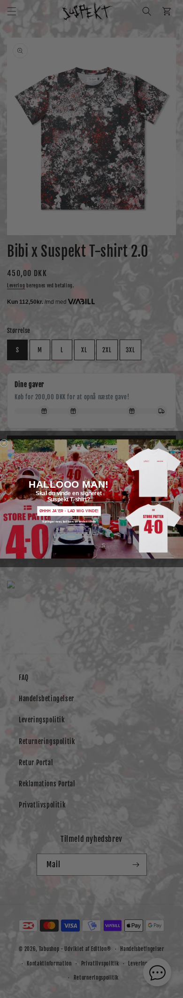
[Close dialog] (4, 443)
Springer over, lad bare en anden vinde (69, 521)
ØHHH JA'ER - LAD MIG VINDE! (69, 511)
